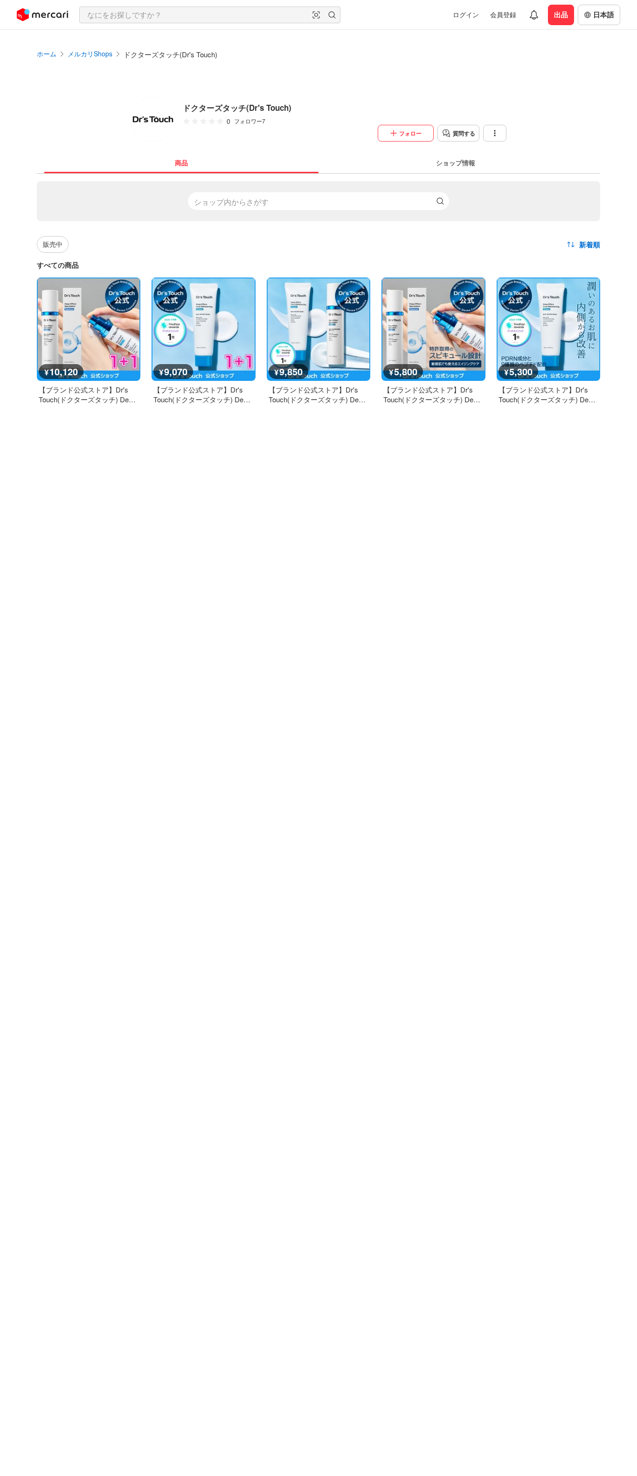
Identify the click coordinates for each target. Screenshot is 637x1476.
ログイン (466, 14)
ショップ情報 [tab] (455, 162)
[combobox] (209, 15)
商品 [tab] (181, 162)
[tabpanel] (318, 289)
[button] (316, 15)
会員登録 (503, 14)
